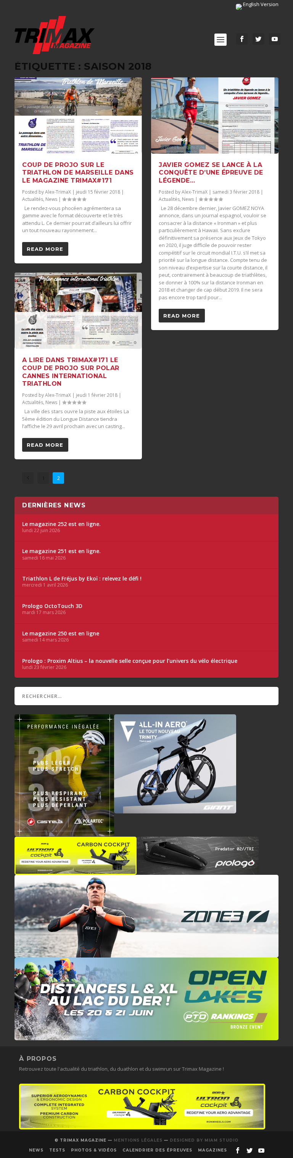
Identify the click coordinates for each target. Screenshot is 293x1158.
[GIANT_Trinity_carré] (175, 809)
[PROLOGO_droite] (198, 871)
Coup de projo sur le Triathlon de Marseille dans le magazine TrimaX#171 (78, 172)
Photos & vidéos (94, 1150)
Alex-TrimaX (58, 192)
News (51, 199)
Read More (45, 249)
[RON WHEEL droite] (75, 871)
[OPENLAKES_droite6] (146, 1036)
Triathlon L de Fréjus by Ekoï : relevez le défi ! (82, 578)
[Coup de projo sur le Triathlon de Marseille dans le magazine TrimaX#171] (78, 115)
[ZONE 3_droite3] (146, 953)
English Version (260, 4)
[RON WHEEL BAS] (142, 1127)
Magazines (212, 1150)
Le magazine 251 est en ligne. (61, 551)
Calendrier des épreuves (157, 1150)
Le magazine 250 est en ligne (60, 633)
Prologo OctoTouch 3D (52, 606)
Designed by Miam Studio (204, 1140)
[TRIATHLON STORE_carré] (64, 832)
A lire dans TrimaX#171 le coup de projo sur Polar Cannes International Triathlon (70, 371)
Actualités (32, 199)
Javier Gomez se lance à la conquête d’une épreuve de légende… (211, 172)
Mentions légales (138, 1140)
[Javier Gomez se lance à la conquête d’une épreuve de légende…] (215, 115)
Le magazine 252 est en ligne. (61, 524)
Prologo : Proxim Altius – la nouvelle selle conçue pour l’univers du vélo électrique (129, 661)
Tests (57, 1150)
